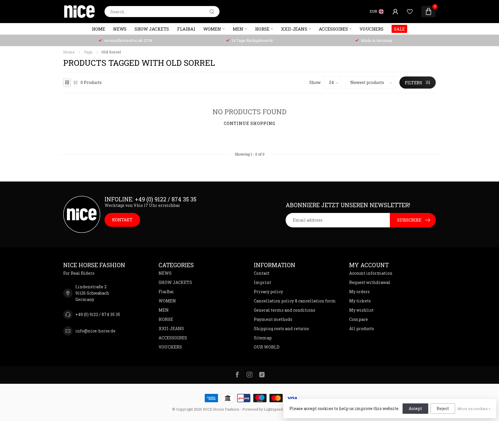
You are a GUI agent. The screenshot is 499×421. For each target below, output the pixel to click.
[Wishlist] (410, 11)
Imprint (262, 282)
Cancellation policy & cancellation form (295, 301)
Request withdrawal (369, 282)
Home (98, 29)
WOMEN (212, 29)
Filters (414, 82)
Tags (88, 52)
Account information (370, 273)
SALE (399, 29)
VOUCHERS (371, 29)
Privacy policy (268, 291)
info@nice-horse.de (95, 331)
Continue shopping (249, 123)
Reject (443, 408)
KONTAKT (122, 219)
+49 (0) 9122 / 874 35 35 (97, 314)
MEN (238, 29)
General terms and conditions (284, 310)
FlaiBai (186, 29)
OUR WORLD (267, 347)
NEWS (119, 29)
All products (361, 328)
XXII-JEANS (294, 29)
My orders (359, 291)
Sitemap (263, 337)
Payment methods (273, 319)
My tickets (360, 301)
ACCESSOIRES (333, 29)
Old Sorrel (111, 52)
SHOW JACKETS (152, 29)
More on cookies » (473, 408)
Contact (261, 273)
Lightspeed (273, 409)
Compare (358, 319)
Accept (415, 408)
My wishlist (361, 310)
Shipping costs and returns (281, 328)
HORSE (262, 29)
